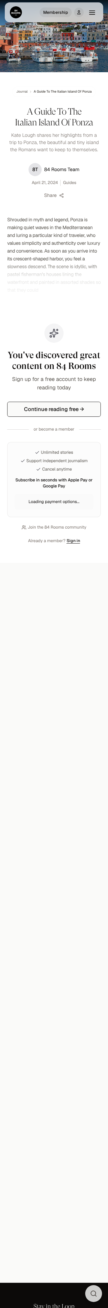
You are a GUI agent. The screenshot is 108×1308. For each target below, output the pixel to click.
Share (50, 195)
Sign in (73, 540)
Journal (22, 92)
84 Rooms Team (56, 169)
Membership (55, 12)
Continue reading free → (54, 409)
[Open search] (93, 1293)
